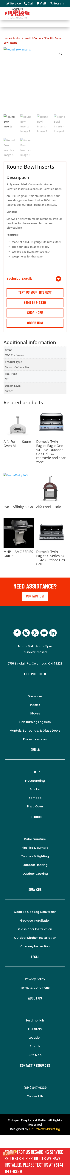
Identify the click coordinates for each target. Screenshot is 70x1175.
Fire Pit (49, 38)
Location (35, 1038)
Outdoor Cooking (35, 874)
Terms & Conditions (35, 988)
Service (15, 3)
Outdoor (38, 38)
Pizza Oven (35, 806)
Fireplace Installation (35, 921)
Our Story (35, 1029)
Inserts (35, 705)
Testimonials (35, 1020)
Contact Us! (35, 596)
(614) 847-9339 (35, 1088)
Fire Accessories (35, 739)
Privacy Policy (35, 979)
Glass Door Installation (35, 929)
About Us (35, 998)
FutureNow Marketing (44, 1129)
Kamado (35, 798)
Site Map (35, 1055)
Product (17, 38)
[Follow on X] (35, 633)
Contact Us (35, 1096)
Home (7, 38)
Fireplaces (35, 696)
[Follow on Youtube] (44, 633)
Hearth (27, 38)
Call (30, 3)
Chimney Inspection (35, 946)
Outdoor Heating (35, 865)
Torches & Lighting (35, 856)
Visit (42, 3)
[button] (35, 1161)
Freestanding (35, 781)
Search (58, 3)
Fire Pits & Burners (35, 848)
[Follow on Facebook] (17, 633)
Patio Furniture (35, 839)
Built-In (35, 772)
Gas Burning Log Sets (35, 722)
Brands (35, 1046)
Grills (35, 750)
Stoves (35, 713)
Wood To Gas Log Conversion (35, 912)
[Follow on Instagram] (26, 633)
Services (35, 889)
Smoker (35, 789)
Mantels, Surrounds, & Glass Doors (35, 731)
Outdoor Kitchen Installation (35, 938)
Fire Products (35, 674)
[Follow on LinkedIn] (53, 633)
